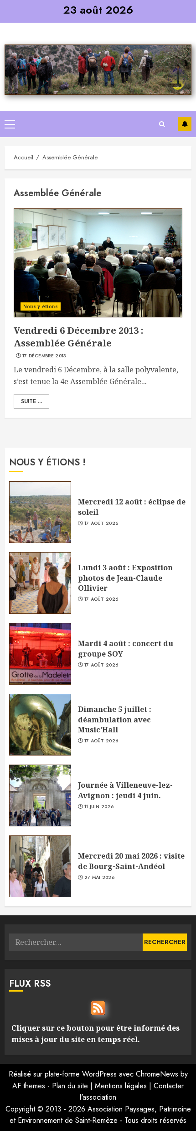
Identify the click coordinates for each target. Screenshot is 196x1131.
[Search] (161, 124)
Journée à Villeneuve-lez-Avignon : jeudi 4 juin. (125, 790)
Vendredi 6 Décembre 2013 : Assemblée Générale (78, 336)
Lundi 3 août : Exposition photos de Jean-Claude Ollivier (125, 578)
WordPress (99, 1074)
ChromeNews (157, 1074)
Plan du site (70, 1086)
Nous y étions (40, 306)
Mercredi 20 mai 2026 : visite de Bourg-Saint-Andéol (131, 861)
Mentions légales (121, 1086)
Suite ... (31, 401)
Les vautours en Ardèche (184, 124)
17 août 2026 (101, 523)
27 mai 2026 (99, 877)
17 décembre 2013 (44, 356)
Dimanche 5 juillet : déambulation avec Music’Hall (114, 719)
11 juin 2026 (99, 807)
